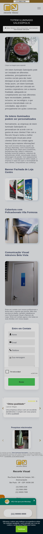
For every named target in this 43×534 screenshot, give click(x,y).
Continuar (21, 529)
